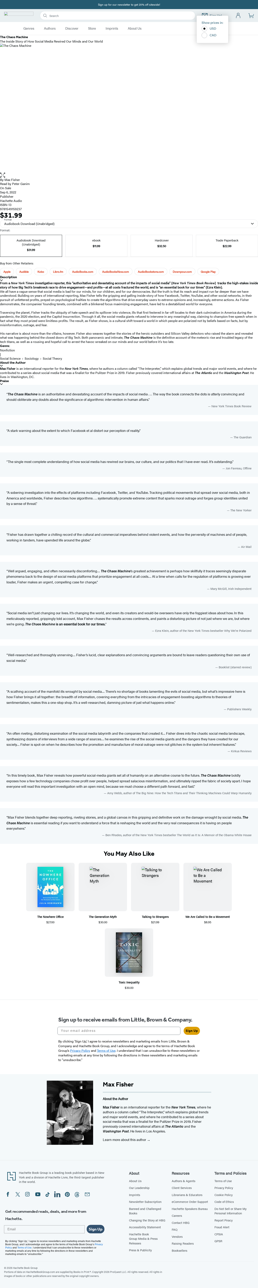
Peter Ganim (21, 183)
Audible (24, 272)
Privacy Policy (223, 1188)
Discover (71, 28)
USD (213, 28)
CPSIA (218, 1234)
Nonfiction (7, 350)
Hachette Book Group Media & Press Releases (143, 1238)
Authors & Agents (183, 1181)
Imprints (112, 28)
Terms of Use (223, 1181)
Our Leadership (139, 1188)
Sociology (32, 358)
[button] (129, 175)
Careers (177, 1215)
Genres (28, 28)
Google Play (208, 272)
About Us (134, 28)
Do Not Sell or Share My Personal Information (230, 1211)
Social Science (10, 358)
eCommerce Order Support (190, 1201)
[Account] (238, 15)
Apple (6, 272)
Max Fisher (12, 179)
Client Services (182, 1188)
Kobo (40, 272)
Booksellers (179, 1250)
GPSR (218, 1241)
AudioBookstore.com (151, 272)
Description (8, 277)
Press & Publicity (140, 1250)
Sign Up (192, 1031)
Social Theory (52, 358)
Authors (50, 28)
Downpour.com (182, 272)
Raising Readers (183, 1243)
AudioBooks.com (82, 272)
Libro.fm (58, 272)
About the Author (13, 363)
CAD (213, 35)
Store (92, 28)
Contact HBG (180, 1222)
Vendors (177, 1236)
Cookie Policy (223, 1195)
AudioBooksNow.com (115, 272)
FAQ (174, 1229)
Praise (4, 381)
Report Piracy (223, 1220)
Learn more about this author (125, 1139)
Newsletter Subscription (145, 1201)
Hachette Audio (11, 200)
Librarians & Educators (187, 1195)
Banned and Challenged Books (145, 1211)
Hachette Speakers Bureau (190, 1209)
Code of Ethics (224, 1201)
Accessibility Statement (145, 1227)
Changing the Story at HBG (147, 1220)
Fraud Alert (221, 1227)
